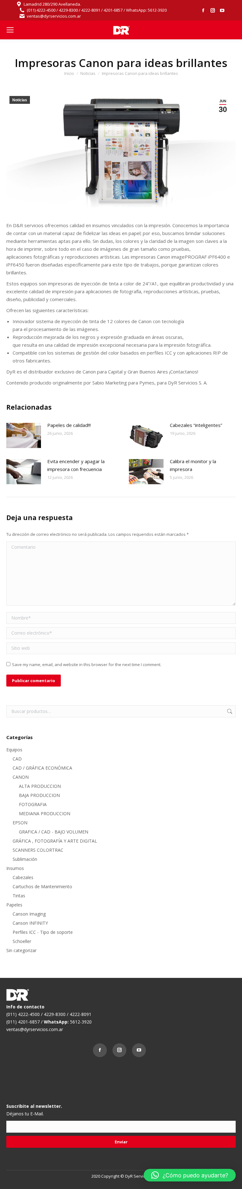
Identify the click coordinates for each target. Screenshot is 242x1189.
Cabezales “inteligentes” (196, 425)
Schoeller (22, 941)
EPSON (20, 823)
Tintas (19, 896)
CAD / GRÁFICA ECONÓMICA (42, 768)
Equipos (14, 750)
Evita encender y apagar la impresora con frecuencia (76, 465)
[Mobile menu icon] (10, 30)
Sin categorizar (21, 950)
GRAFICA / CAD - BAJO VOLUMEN (53, 832)
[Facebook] (101, 1051)
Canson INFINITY (30, 923)
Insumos (15, 868)
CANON (21, 777)
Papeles (14, 905)
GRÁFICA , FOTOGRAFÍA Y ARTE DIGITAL (55, 841)
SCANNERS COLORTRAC (38, 850)
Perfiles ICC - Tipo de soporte (43, 932)
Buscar (229, 711)
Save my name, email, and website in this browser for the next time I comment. (86, 664)
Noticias (19, 100)
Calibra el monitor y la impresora (193, 465)
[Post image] (23, 435)
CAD (17, 759)
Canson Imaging (29, 914)
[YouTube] (140, 1051)
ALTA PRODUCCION (40, 786)
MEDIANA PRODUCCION (44, 813)
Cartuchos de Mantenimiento (42, 886)
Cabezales (23, 877)
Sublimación (25, 859)
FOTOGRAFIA (33, 804)
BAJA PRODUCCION (39, 795)
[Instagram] (121, 1051)
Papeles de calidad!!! (69, 425)
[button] (190, 1175)
